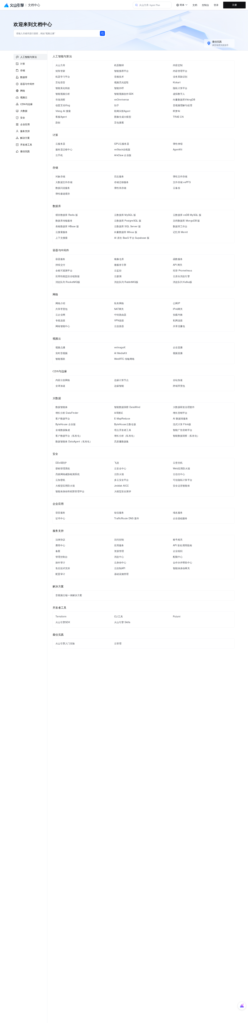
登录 (216, 5)
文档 (194, 5)
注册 (234, 5)
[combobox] (182, 5)
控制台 (205, 5)
